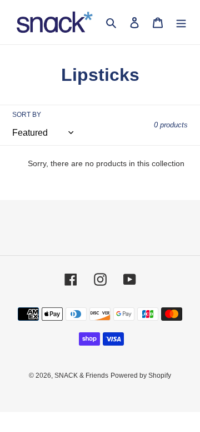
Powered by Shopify (141, 375)
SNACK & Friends (81, 375)
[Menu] (181, 22)
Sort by (26, 115)
